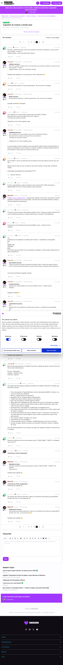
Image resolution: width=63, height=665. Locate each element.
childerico (10, 47)
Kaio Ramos (10, 158)
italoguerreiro (11, 494)
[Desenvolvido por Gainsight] (31, 609)
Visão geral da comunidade (17, 16)
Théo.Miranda (11, 450)
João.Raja (10, 363)
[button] (2, 3)
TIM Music (5, 585)
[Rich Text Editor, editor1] (31, 548)
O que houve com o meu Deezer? (12, 583)
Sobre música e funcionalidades (46, 16)
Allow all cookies (51, 350)
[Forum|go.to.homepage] (9, 3)
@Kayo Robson (13, 198)
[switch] (23, 339)
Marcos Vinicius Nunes (13, 383)
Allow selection (31, 350)
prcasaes (9, 222)
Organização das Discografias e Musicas (14, 580)
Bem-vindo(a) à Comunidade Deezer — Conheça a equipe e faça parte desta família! (26, 588)
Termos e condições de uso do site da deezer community (25, 612)
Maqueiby (10, 438)
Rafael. (9, 61)
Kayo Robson (11, 182)
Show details (54, 345)
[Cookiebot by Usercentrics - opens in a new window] (54, 313)
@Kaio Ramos (22, 198)
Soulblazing (10, 112)
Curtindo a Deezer (31, 16)
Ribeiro (9, 195)
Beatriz (9, 83)
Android (5, 572)
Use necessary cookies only (12, 350)
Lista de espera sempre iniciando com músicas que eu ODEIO (19, 570)
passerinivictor (11, 235)
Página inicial (4, 16)
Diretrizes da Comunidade (10, 590)
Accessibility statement (48, 612)
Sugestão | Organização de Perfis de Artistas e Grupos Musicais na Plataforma (24, 575)
